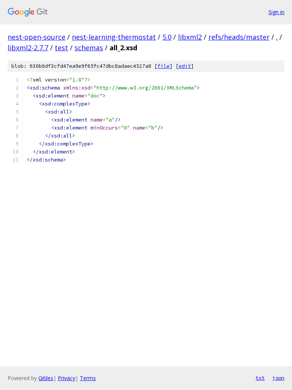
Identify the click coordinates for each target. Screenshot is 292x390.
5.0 (166, 37)
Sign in (276, 12)
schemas (89, 47)
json (278, 377)
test (61, 47)
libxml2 (190, 37)
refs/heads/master (239, 37)
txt (260, 377)
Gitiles (45, 378)
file (163, 66)
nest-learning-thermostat (114, 37)
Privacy (66, 378)
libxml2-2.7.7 (28, 47)
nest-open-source (36, 37)
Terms (88, 378)
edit (185, 66)
